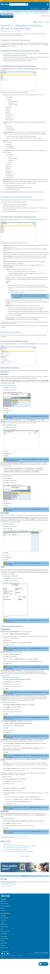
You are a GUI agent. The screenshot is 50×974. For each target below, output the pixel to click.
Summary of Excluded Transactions (9, 884)
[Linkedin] (5, 953)
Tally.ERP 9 (3, 910)
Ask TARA (45, 964)
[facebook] (23, 856)
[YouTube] (7, 953)
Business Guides (4, 947)
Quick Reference (25, 876)
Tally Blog (3, 945)
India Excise (26, 11)
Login (44, 8)
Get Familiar (3, 915)
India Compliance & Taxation (16, 11)
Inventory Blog (4, 943)
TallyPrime (8, 11)
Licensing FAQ (4, 933)
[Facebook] (3, 953)
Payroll (2, 929)
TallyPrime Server (5, 903)
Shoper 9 (3, 908)
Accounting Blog (4, 938)
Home (3, 11)
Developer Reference (5, 905)
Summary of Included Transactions (8, 882)
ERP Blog (3, 940)
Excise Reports (44, 11)
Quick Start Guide (4, 917)
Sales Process (4, 924)
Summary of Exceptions (6, 886)
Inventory (3, 922)
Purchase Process (5, 926)
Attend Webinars (35, 8)
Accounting (3, 920)
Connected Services (5, 931)
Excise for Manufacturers (34, 11)
